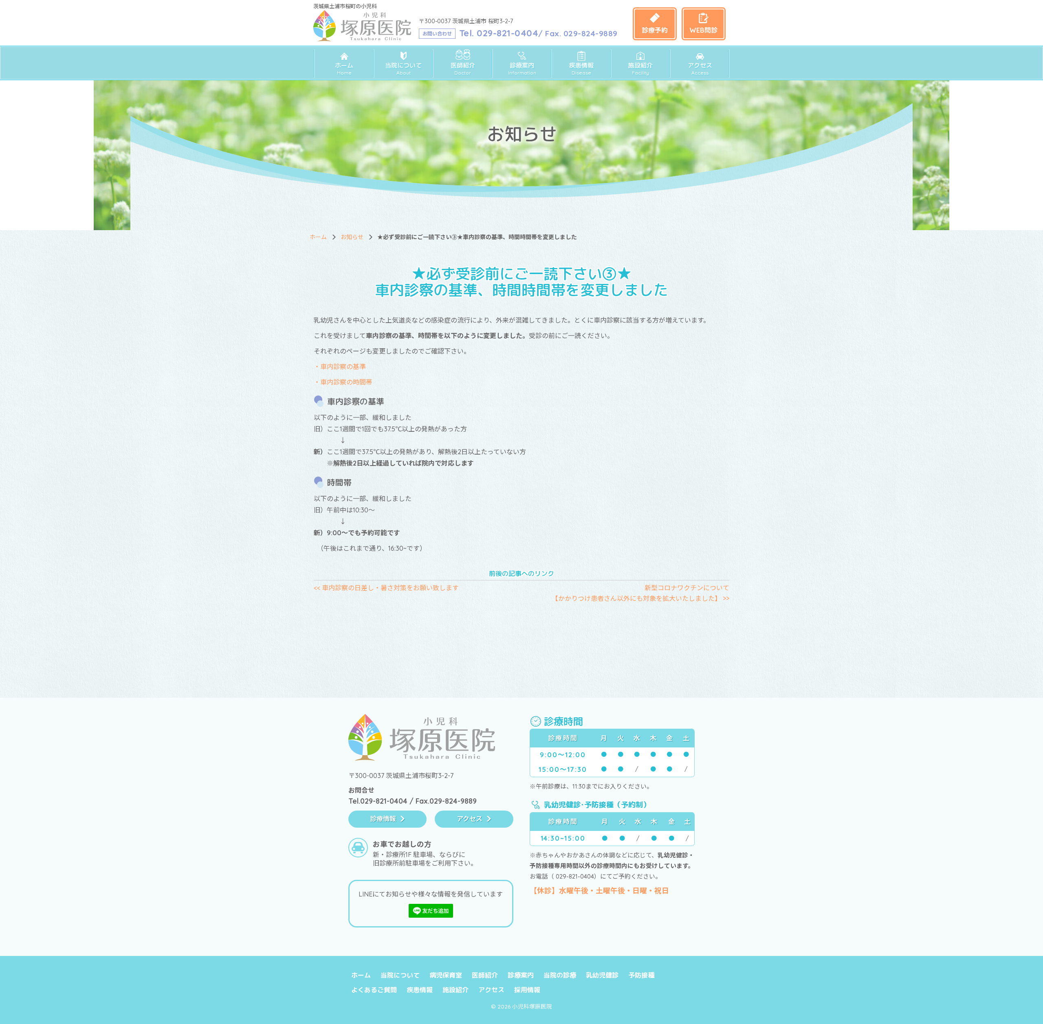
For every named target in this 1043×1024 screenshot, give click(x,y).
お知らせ (352, 237)
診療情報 (383, 819)
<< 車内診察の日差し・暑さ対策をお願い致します (386, 588)
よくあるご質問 (374, 990)
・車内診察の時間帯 (343, 382)
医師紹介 (463, 69)
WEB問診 (703, 30)
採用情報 (527, 990)
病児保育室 (445, 975)
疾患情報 (581, 69)
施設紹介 (640, 69)
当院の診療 (560, 975)
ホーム (344, 69)
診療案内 (522, 69)
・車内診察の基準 (340, 367)
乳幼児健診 (602, 975)
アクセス (700, 69)
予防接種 (641, 975)
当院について (403, 69)
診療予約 (655, 30)
